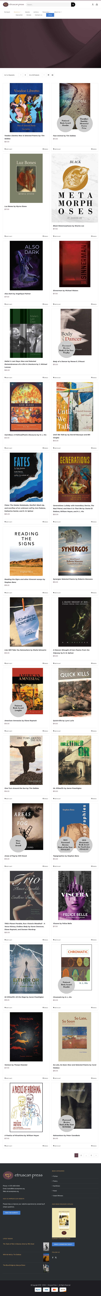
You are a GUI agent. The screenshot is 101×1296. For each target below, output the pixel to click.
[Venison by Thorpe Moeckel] (26, 1036)
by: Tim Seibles (22, 788)
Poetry (55, 1181)
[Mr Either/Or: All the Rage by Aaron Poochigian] (26, 969)
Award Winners (58, 1196)
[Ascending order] (25, 75)
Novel (55, 1191)
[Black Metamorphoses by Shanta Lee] (75, 188)
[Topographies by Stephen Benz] (75, 828)
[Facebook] (53, 1257)
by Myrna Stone (16, 206)
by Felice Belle (62, 923)
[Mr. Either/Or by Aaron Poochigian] (75, 760)
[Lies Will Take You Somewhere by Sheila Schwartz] (26, 622)
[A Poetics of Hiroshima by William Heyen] (26, 1107)
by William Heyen (22, 1135)
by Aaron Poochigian (67, 788)
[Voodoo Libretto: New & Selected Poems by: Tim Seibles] (26, 107)
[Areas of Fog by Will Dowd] (26, 828)
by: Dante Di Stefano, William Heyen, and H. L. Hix (73, 508)
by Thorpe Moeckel (16, 1065)
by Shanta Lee (68, 226)
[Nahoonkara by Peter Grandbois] (75, 1107)
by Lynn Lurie (63, 721)
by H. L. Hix (25, 435)
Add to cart (9, 149)
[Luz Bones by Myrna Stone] (26, 178)
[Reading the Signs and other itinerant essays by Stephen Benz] (26, 551)
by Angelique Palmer (18, 294)
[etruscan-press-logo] (13, 3)
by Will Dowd (16, 856)
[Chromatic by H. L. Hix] (75, 969)
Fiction (55, 1176)
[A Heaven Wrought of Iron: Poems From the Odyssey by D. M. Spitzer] (75, 622)
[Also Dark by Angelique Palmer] (26, 265)
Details (46, 149)
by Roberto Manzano (73, 579)
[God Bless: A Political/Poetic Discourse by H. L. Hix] (26, 406)
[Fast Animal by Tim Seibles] (75, 107)
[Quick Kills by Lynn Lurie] (75, 692)
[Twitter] (56, 1257)
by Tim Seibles (64, 136)
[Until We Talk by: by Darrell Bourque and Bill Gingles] (75, 406)
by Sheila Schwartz (25, 650)
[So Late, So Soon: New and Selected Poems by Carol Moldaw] (75, 1036)
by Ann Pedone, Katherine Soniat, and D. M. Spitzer (25, 508)
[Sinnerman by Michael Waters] (75, 264)
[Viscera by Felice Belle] (75, 895)
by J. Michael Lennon (26, 364)
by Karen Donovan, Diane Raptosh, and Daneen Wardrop (25, 926)
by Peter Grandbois (66, 1135)
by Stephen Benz (66, 856)
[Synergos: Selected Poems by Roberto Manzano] (75, 551)
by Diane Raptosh (21, 721)
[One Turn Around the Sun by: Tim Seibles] (26, 760)
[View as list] (52, 75)
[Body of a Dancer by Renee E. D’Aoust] (75, 333)
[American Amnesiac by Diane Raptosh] (26, 692)
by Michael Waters (65, 291)
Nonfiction (56, 1186)
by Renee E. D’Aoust (69, 361)
